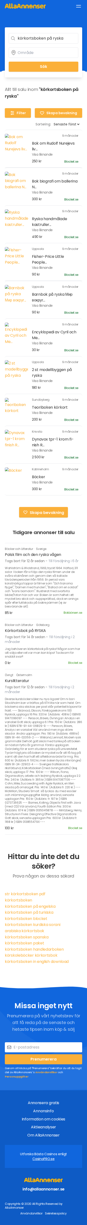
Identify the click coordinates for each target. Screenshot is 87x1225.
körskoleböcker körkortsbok (31, 955)
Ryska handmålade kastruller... (49, 221)
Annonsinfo (43, 1111)
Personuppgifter (17, 1076)
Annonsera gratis (43, 1103)
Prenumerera (43, 1059)
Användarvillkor (46, 1072)
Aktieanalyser (43, 1127)
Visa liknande (42, 154)
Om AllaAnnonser (43, 1135)
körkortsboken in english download (37, 961)
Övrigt (9, 675)
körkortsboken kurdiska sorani (32, 924)
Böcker (38, 477)
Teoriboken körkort (50, 407)
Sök (43, 66)
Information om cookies (43, 1119)
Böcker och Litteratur (19, 549)
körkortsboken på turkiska (29, 912)
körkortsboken (18, 900)
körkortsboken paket (24, 943)
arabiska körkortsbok (24, 931)
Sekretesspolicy (56, 1213)
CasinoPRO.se (43, 1158)
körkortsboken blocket (26, 918)
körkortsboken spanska (27, 937)
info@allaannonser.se (43, 1189)
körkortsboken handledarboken (34, 949)
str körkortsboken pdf (25, 894)
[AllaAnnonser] (25, 5)
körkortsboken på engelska (30, 906)
